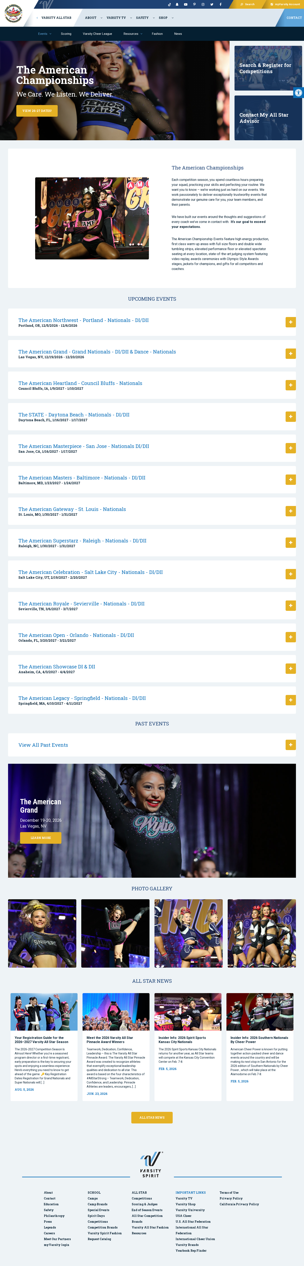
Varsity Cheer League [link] (97, 34)
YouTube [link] (185, 4)
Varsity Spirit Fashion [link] (105, 1233)
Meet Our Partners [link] (57, 1239)
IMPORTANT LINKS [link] (191, 1193)
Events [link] (42, 34)
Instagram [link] (203, 4)
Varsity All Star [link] (56, 18)
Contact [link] (294, 18)
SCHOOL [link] (94, 1193)
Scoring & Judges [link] (144, 1204)
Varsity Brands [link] (187, 1245)
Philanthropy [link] (54, 1216)
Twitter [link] (211, 4)
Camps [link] (93, 1198)
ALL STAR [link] (139, 1193)
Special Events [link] (98, 1210)
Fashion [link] (157, 34)
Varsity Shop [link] (185, 1204)
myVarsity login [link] (56, 1245)
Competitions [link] (98, 1222)
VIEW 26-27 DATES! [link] (37, 111)
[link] (298, 92)
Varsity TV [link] (116, 18)
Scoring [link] (66, 34)
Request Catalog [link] (99, 1239)
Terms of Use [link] (229, 1193)
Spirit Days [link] (96, 1216)
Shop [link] (163, 18)
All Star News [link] (152, 1118)
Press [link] (48, 1222)
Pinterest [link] (194, 4)
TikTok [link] (168, 4)
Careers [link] (49, 1233)
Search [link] (250, 4)
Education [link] (51, 1204)
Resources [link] (131, 34)
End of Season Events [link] (147, 1210)
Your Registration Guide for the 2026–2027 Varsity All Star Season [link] (41, 1040)
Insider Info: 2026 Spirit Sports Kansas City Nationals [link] (182, 1040)
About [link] (90, 18)
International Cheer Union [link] (195, 1239)
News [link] (178, 34)
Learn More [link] (41, 838)
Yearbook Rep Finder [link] (191, 1251)
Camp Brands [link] (97, 1204)
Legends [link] (50, 1227)
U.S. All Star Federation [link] (193, 1222)
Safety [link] (142, 18)
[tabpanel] (44, 1047)
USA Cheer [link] (183, 1216)
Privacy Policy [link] (231, 1198)
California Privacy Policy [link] (239, 1204)
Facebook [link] (220, 4)
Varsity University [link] (190, 1210)
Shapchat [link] (177, 4)
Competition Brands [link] (102, 1227)
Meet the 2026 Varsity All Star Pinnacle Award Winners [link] (110, 1040)
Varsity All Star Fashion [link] (150, 1227)
